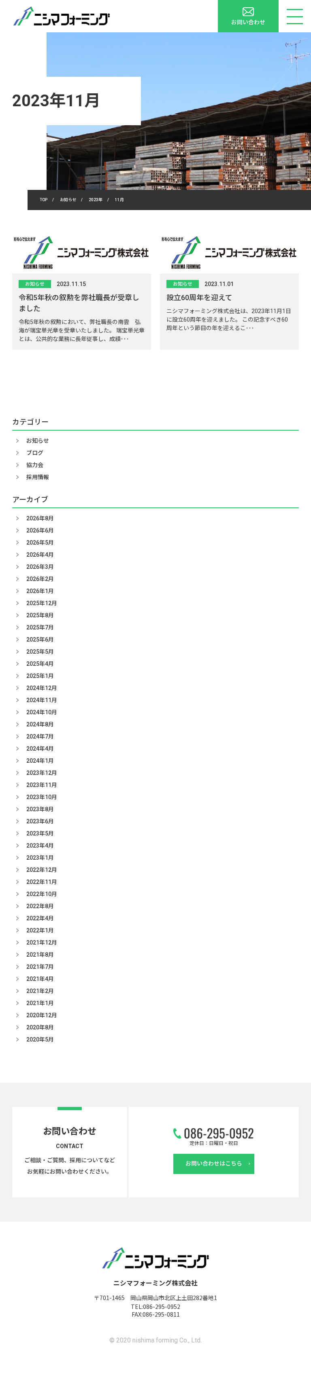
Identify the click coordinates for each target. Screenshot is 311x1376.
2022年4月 (40, 918)
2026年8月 (40, 518)
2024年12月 (41, 688)
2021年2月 (40, 991)
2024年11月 (41, 700)
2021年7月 (40, 967)
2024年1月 (40, 761)
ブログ (34, 453)
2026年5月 (40, 542)
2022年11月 (41, 882)
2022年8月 (40, 906)
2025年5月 (40, 651)
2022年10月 (41, 894)
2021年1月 (40, 1003)
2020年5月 (40, 1039)
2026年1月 (40, 591)
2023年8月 (40, 809)
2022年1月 (40, 930)
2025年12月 (41, 603)
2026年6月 (40, 530)
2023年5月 (40, 833)
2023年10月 (41, 797)
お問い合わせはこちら (213, 1163)
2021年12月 (41, 942)
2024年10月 (41, 712)
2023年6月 (40, 821)
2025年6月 (40, 639)
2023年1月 (40, 858)
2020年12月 (41, 1015)
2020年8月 (40, 1027)
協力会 (34, 465)
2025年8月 (40, 615)
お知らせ (35, 284)
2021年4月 (40, 979)
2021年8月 (40, 954)
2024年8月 (40, 724)
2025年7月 (40, 627)
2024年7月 (40, 736)
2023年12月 (41, 773)
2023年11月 (41, 785)
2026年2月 (40, 579)
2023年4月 (40, 845)
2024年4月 (40, 748)
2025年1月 (40, 676)
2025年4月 (40, 664)
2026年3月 (40, 567)
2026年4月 (40, 555)
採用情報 (37, 477)
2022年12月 (41, 870)
